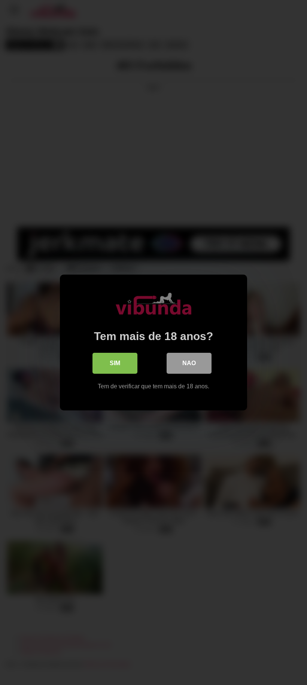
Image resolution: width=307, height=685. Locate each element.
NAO (189, 363)
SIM (115, 363)
